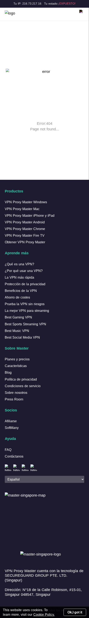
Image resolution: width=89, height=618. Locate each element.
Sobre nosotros (16, 392)
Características (16, 366)
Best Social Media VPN (22, 337)
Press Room (14, 399)
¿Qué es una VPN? (19, 264)
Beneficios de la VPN (21, 290)
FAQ (8, 450)
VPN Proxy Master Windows (26, 202)
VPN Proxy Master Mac (22, 209)
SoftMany (12, 428)
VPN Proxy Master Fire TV (24, 235)
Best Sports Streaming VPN (25, 324)
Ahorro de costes (17, 297)
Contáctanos (14, 456)
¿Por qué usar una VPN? (24, 271)
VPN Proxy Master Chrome (25, 229)
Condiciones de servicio (23, 386)
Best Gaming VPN (18, 317)
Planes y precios (17, 359)
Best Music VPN (17, 331)
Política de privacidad (21, 379)
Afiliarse (11, 421)
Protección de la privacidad (25, 284)
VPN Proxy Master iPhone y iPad (29, 215)
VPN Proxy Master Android (25, 222)
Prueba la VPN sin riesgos (24, 304)
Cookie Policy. (44, 614)
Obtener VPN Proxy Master (25, 242)
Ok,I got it (74, 612)
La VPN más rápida (19, 277)
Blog (8, 372)
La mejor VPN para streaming (27, 310)
